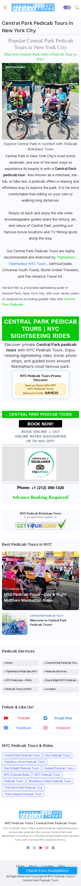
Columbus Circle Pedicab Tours (24, 761)
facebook (23, 728)
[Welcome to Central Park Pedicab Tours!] (15, 623)
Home (8, 662)
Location (50, 688)
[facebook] (28, 848)
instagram (63, 728)
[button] (67, 7)
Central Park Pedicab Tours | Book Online (62, 662)
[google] (53, 848)
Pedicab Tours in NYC (18, 688)
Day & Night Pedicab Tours (21, 768)
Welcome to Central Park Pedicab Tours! (48, 622)
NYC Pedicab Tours (47, 774)
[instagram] (46, 848)
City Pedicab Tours (57, 755)
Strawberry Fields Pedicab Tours (50, 781)
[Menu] (5, 7)
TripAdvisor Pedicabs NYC (21, 671)
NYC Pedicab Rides (16, 774)
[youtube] (40, 848)
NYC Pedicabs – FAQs (18, 680)
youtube (23, 718)
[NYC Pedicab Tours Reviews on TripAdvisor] (40, 464)
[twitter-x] (34, 848)
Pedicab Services (56, 671)
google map (63, 718)
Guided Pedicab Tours (59, 768)
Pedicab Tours (13, 781)
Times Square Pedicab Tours (23, 794)
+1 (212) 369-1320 (47, 487)
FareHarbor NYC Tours (28, 264)
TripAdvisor (66, 257)
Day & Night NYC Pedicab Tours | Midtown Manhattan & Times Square (62, 680)
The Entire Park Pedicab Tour (23, 787)
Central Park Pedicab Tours (22, 755)
